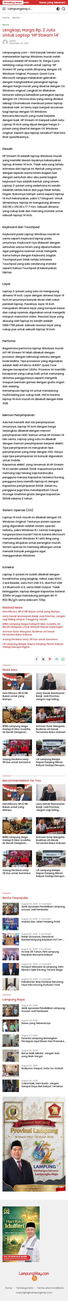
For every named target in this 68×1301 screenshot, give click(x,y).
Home (8, 1288)
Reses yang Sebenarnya (42, 2)
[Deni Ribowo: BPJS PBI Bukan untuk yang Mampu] (17, 681)
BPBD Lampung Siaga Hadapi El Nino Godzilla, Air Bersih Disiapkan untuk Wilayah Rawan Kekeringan (32, 625)
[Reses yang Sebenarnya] (10, 1025)
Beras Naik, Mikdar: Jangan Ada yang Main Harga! (40, 1055)
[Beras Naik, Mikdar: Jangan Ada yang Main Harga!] (10, 1055)
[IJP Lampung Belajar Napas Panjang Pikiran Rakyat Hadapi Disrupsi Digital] (51, 748)
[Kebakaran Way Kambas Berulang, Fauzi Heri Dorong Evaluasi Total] (10, 984)
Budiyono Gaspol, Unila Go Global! (42, 1068)
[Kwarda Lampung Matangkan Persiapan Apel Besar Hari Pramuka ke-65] (10, 1040)
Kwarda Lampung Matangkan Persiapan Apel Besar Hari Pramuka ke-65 (42, 1040)
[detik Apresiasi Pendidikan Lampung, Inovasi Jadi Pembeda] (10, 909)
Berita (5, 24)
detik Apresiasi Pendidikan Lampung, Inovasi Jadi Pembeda (43, 908)
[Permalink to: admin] (5, 41)
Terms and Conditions (50, 1288)
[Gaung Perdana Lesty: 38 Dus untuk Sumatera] (17, 748)
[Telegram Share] (56, 659)
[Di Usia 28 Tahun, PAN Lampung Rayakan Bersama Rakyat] (10, 954)
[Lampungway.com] (34, 1273)
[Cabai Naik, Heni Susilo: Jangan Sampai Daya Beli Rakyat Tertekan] (10, 1086)
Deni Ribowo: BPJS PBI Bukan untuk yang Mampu (31, 611)
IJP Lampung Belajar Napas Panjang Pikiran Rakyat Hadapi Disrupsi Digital (32, 645)
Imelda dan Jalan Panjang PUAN (40, 921)
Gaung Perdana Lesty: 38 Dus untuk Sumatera (30, 639)
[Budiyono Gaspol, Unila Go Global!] (10, 1071)
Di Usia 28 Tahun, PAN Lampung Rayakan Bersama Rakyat (40, 953)
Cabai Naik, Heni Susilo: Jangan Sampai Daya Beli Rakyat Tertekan (42, 1085)
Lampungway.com (20, 9)
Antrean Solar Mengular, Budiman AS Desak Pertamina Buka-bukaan (28, 633)
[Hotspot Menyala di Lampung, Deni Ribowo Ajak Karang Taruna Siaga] (10, 969)
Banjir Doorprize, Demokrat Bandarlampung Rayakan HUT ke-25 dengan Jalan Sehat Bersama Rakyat (42, 938)
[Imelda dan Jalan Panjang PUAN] (10, 924)
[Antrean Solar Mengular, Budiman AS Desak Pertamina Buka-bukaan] (51, 714)
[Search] (64, 9)
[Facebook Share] (36, 659)
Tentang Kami (24, 1288)
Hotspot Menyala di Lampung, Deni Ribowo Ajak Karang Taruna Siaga (42, 968)
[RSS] (34, 1278)
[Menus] (4, 9)
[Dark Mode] (58, 9)
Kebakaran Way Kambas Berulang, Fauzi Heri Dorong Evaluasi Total (42, 983)
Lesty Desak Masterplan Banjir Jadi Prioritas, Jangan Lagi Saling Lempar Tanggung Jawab (33, 618)
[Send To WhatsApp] (63, 659)
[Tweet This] (43, 659)
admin (12, 41)
